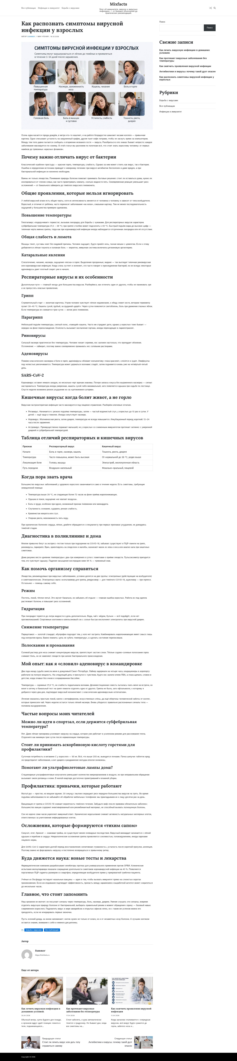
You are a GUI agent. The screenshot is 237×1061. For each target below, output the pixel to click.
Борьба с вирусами (70, 8)
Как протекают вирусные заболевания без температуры (83, 1010)
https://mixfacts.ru (42, 955)
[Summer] (26, 954)
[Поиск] (215, 8)
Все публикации (28, 8)
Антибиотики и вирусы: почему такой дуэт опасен (187, 71)
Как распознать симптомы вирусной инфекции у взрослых (186, 78)
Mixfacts (118, 4)
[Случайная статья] (210, 8)
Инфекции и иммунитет (49, 8)
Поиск (162, 22)
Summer (31, 36)
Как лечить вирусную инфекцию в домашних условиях (40, 1010)
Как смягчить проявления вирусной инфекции (185, 66)
